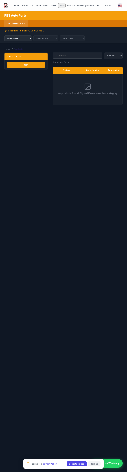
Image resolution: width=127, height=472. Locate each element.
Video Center (42, 5)
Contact (107, 5)
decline (94, 464)
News (53, 5)
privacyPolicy (50, 464)
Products (26, 5)
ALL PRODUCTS (16, 23)
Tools (61, 5)
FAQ (99, 5)
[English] (120, 5)
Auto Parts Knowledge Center (80, 5)
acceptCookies (76, 464)
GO (26, 65)
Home (17, 5)
